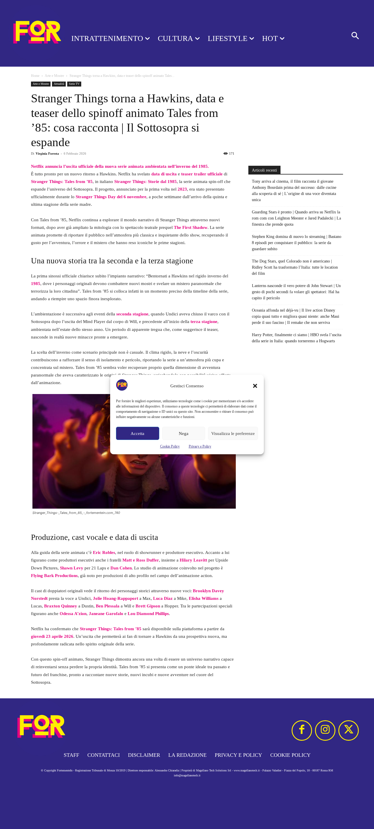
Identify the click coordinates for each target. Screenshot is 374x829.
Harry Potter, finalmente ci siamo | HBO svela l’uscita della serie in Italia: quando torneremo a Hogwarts (296, 338)
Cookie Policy (170, 446)
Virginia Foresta (47, 153)
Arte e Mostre (54, 76)
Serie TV (74, 83)
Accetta (137, 433)
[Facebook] (302, 730)
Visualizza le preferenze (233, 433)
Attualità (59, 83)
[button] (255, 386)
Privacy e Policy (200, 446)
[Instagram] (325, 730)
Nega (183, 433)
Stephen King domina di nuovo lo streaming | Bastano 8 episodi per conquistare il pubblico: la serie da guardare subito (296, 242)
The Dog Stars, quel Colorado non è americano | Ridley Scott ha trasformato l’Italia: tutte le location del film (295, 267)
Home (35, 76)
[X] (348, 730)
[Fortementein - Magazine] (28, 33)
